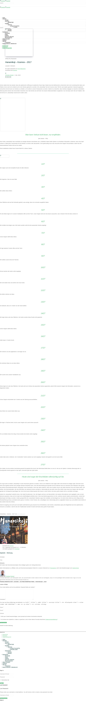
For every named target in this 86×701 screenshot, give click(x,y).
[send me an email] (10, 77)
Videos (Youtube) (6, 662)
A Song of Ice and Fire (14, 25)
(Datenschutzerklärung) (51, 619)
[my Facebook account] (7, 77)
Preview (6, 19)
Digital (6, 657)
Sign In (2, 700)
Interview (10, 652)
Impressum (5, 46)
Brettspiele (7, 655)
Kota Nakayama (21, 68)
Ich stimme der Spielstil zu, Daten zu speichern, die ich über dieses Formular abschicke (29, 619)
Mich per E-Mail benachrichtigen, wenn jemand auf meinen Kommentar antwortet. (21, 616)
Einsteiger (17, 549)
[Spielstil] (5, 1)
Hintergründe (8, 650)
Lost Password (3, 685)
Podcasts (5, 40)
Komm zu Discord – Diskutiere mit (10, 667)
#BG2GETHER (10, 22)
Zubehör (7, 658)
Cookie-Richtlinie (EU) (7, 636)
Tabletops (10, 24)
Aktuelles (4, 18)
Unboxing (10, 653)
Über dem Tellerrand (9, 659)
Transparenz (53, 568)
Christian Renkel (9, 75)
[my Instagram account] (6, 77)
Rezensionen (5, 654)
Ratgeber (7, 23)
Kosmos (15, 70)
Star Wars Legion (13, 27)
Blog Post (7, 21)
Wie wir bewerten (9, 660)
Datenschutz (75, 568)
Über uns (4, 41)
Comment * (3, 599)
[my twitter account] (9, 77)
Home (4, 17)
